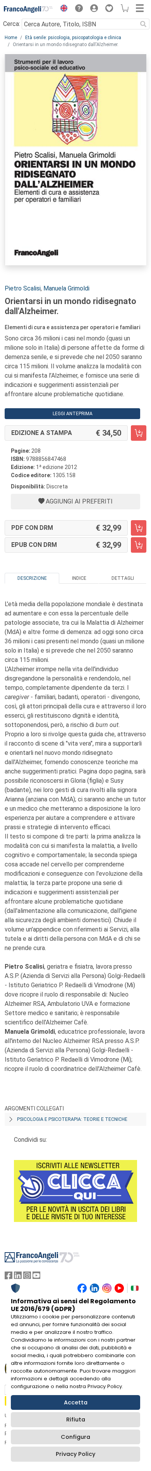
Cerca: (11, 23)
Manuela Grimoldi (66, 288)
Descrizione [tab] (32, 578)
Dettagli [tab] (123, 578)
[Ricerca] (143, 24)
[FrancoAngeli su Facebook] (8, 1277)
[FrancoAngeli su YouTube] (36, 1277)
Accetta (76, 1402)
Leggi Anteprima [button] (73, 413)
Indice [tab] (79, 578)
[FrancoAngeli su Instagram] (27, 1277)
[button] (62, 9)
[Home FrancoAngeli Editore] (28, 9)
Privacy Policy (75, 1454)
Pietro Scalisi (23, 288)
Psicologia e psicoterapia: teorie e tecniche (72, 1119)
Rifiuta (75, 1419)
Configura (75, 1437)
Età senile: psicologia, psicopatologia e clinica (73, 37)
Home (11, 37)
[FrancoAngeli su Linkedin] (18, 1277)
